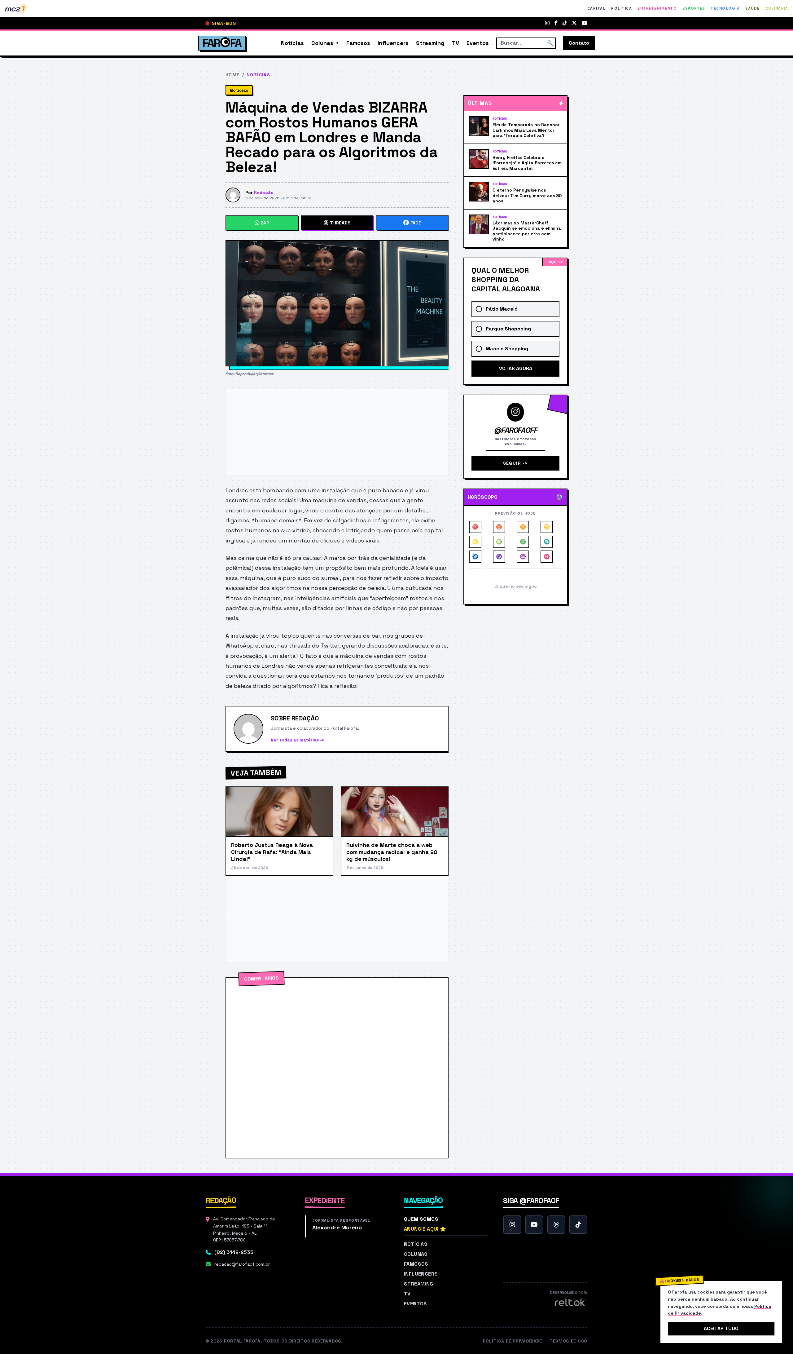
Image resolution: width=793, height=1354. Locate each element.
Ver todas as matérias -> (297, 740)
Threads (340, 223)
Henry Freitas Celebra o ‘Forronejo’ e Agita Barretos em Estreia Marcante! (527, 163)
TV (455, 42)
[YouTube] (584, 23)
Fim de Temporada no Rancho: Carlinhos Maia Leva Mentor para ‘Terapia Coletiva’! (526, 130)
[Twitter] (574, 23)
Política (621, 8)
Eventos (478, 42)
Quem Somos (421, 1219)
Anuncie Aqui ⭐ (425, 1229)
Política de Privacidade (512, 1341)
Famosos (358, 42)
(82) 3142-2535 (233, 1252)
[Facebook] (556, 23)
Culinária (776, 8)
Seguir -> (515, 463)
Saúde (752, 8)
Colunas (322, 42)
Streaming (430, 42)
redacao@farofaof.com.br (242, 1264)
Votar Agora (515, 368)
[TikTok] (565, 23)
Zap (265, 223)
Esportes (693, 8)
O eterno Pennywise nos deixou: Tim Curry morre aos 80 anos (527, 195)
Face (415, 223)
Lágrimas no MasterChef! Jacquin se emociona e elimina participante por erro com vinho (527, 231)
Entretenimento (657, 8)
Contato (579, 43)
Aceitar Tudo (721, 1328)
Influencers (393, 42)
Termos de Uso (568, 1341)
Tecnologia (725, 8)
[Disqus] (337, 1067)
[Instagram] (547, 23)
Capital (596, 8)
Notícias (292, 42)
